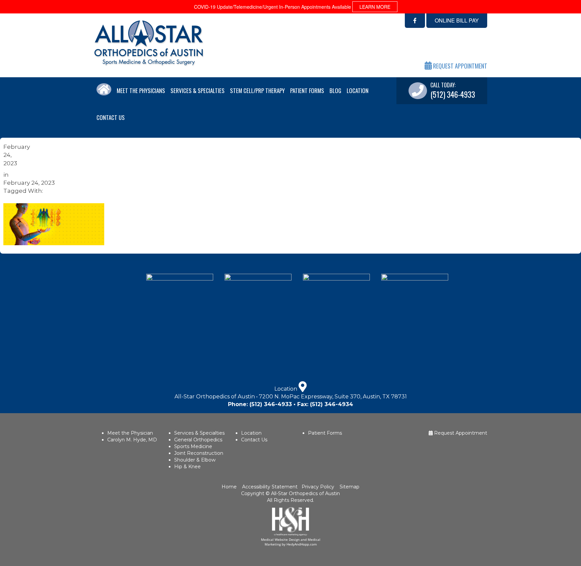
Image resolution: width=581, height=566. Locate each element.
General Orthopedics (198, 440)
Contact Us (110, 117)
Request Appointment (460, 433)
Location (358, 90)
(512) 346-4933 (270, 404)
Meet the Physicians (141, 90)
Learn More (374, 6)
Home (230, 487)
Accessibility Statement (269, 487)
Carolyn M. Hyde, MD (132, 440)
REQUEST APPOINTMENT (459, 65)
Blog (335, 90)
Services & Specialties (197, 90)
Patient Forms (307, 90)
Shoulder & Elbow (195, 460)
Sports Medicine (193, 446)
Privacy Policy (318, 487)
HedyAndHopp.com (301, 544)
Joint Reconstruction (198, 453)
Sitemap (349, 487)
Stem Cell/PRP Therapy (257, 90)
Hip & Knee (187, 467)
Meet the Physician (130, 433)
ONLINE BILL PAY (457, 20)
